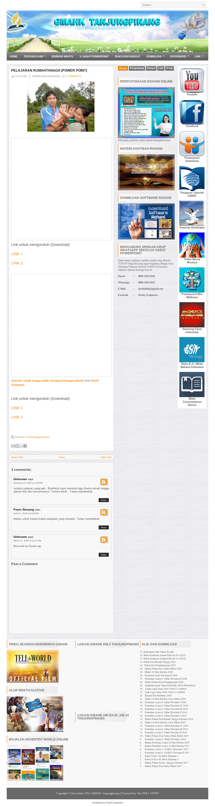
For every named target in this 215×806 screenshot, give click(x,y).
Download (155, 56)
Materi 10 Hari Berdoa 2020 (159, 671)
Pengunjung (137, 68)
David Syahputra (114, 802)
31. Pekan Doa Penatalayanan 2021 (158, 665)
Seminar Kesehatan (192, 227)
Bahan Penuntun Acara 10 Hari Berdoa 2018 (167, 742)
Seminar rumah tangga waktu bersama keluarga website (47, 380)
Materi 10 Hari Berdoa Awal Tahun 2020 (165, 698)
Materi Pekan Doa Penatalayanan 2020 (164, 682)
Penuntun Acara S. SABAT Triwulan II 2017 (167, 752)
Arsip (169, 68)
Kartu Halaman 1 (161, 755)
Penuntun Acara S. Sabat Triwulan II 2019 (166, 712)
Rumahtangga (33, 437)
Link (199, 56)
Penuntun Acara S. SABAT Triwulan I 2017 (167, 749)
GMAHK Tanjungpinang (105, 793)
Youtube (192, 94)
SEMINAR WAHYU (62, 56)
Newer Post (17, 457)
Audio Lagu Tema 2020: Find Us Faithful (165, 688)
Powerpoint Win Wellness (192, 296)
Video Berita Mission (192, 261)
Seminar (45, 437)
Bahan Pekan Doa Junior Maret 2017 (163, 766)
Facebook (192, 126)
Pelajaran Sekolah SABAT (192, 194)
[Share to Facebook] (25, 446)
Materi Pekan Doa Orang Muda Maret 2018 (167, 735)
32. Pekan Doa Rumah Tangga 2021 (158, 661)
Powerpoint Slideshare (192, 159)
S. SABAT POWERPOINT (94, 56)
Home (13, 56)
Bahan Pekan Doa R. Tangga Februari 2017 (166, 762)
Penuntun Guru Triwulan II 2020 (161, 675)
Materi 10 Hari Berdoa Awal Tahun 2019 (165, 722)
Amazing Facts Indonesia (192, 330)
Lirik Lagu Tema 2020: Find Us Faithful (165, 692)
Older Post (106, 457)
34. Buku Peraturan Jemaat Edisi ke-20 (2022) (163, 655)
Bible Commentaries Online (192, 402)
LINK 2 (17, 263)
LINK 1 (17, 254)
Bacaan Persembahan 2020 (158, 695)
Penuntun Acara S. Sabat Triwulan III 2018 (166, 729)
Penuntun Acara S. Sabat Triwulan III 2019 (166, 708)
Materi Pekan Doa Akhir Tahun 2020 (163, 668)
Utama (123, 68)
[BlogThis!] (17, 446)
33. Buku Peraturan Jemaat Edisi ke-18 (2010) (163, 658)
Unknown (20, 479)
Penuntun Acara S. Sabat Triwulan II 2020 (166, 678)
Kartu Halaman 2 (161, 759)
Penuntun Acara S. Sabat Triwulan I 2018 (165, 739)
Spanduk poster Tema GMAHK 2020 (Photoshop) (170, 685)
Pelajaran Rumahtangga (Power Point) (49, 70)
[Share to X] (21, 446)
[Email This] (13, 446)
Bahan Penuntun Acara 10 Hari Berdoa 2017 (167, 745)
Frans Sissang (23, 509)
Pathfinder (179, 56)
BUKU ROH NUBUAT (127, 56)
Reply (103, 500)
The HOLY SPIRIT (148, 793)
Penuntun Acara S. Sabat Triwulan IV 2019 (166, 705)
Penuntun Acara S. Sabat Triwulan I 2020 (165, 702)
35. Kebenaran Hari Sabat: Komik (157, 651)
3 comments (73, 76)
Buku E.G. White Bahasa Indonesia (192, 365)
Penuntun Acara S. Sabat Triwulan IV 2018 (166, 725)
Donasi (151, 68)
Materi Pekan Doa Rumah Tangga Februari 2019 (169, 719)
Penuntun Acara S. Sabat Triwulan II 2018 (166, 732)
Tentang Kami (35, 56)
